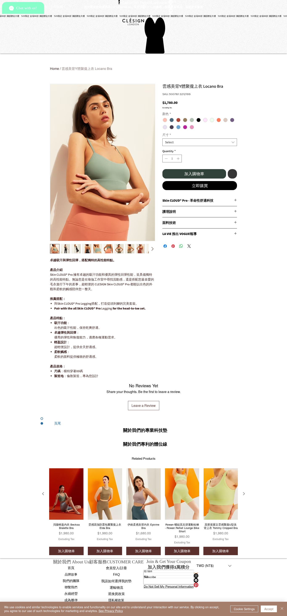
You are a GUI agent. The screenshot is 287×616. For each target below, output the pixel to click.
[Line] (214, 580)
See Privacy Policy (111, 611)
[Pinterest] (214, 585)
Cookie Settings (244, 609)
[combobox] (199, 142)
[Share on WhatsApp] (181, 246)
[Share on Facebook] (165, 246)
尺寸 (166, 135)
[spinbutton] (172, 158)
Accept (268, 609)
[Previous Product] (43, 493)
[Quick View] (66, 494)
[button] (145, 430)
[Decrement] (165, 158)
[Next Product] (243, 493)
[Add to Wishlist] (232, 174)
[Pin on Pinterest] (173, 246)
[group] (143, 511)
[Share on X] (189, 246)
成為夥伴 (71, 600)
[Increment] (178, 158)
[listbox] (214, 566)
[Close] (281, 609)
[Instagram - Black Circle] (214, 575)
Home (54, 68)
